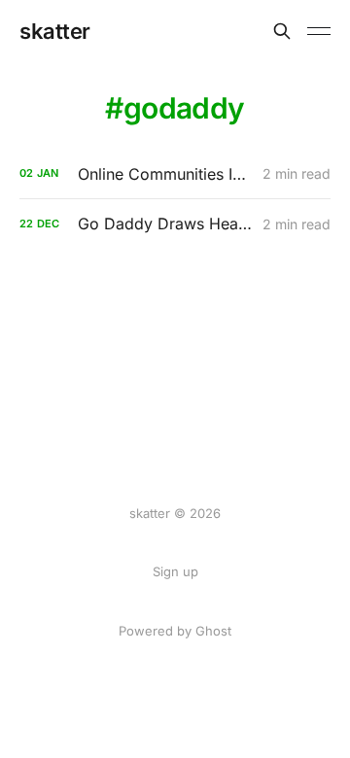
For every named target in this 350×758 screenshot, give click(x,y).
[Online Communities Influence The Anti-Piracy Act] (175, 174)
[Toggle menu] (318, 31)
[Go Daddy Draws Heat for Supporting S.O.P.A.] (175, 224)
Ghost (213, 630)
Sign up (175, 571)
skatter (54, 31)
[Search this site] (282, 31)
